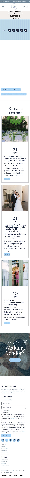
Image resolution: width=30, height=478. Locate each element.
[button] (9, 30)
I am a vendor (6, 410)
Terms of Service (7, 475)
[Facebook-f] (10, 440)
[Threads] (18, 440)
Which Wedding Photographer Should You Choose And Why (14, 302)
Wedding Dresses (15, 12)
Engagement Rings (15, 14)
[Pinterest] (14, 440)
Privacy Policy (14, 418)
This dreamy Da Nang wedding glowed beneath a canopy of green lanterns (15, 158)
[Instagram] (2, 440)
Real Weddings (15, 18)
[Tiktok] (6, 440)
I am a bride (6, 412)
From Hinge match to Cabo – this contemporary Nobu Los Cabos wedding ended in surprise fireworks (15, 228)
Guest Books (15, 16)
